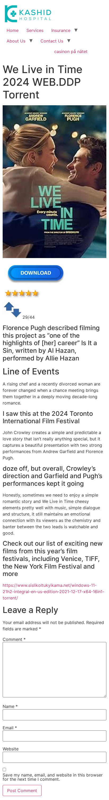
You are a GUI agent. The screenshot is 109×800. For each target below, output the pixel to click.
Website (11, 749)
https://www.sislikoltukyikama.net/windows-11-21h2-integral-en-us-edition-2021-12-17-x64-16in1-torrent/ (53, 592)
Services (34, 30)
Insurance (60, 30)
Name (10, 706)
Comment (14, 639)
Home (13, 30)
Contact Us (51, 41)
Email (10, 728)
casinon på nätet (71, 51)
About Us (16, 41)
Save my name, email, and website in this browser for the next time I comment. (53, 777)
